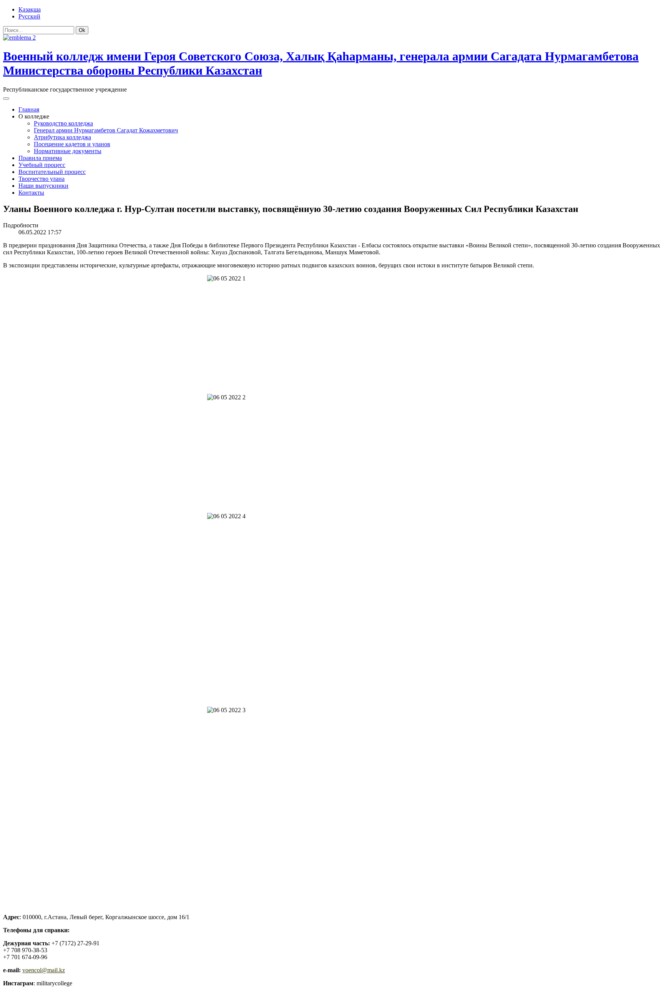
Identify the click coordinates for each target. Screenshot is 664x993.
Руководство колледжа (63, 123)
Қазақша (29, 9)
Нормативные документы (67, 151)
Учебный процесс (41, 165)
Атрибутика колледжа (62, 137)
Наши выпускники (43, 185)
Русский (29, 16)
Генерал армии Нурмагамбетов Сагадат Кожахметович (106, 130)
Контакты (31, 192)
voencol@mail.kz (43, 970)
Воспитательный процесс (52, 172)
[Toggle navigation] (6, 98)
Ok (82, 30)
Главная (28, 109)
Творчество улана (41, 178)
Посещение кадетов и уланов (72, 144)
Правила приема (40, 158)
